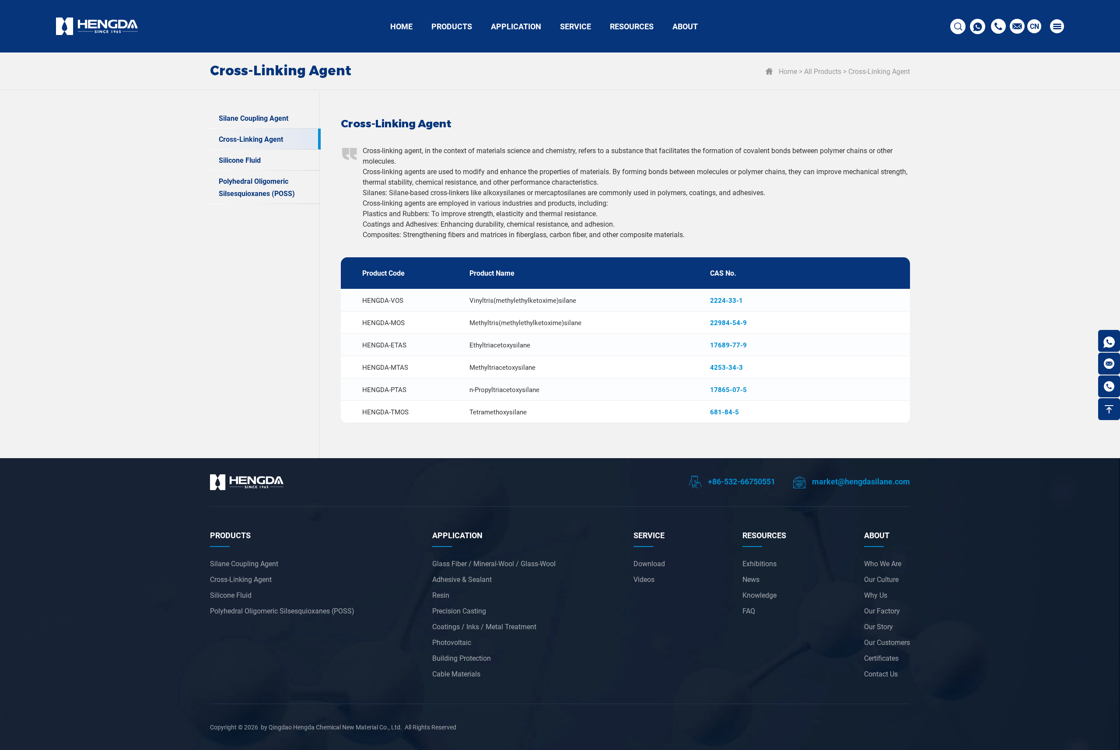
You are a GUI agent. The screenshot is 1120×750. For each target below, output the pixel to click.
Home (788, 71)
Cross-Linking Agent (879, 71)
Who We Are (882, 563)
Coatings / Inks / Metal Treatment (484, 626)
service (649, 535)
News (751, 579)
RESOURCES (632, 26)
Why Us (875, 594)
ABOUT (685, 26)
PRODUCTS (451, 26)
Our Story (878, 626)
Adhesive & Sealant (462, 579)
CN (1034, 26)
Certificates (881, 657)
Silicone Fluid (240, 160)
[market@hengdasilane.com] (1109, 364)
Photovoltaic (451, 642)
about (876, 535)
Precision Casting (459, 610)
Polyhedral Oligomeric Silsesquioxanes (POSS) (257, 187)
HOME (401, 26)
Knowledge (759, 594)
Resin (440, 594)
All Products (822, 71)
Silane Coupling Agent (253, 118)
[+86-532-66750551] (1109, 386)
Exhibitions (759, 563)
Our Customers (887, 642)
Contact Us (881, 673)
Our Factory (882, 610)
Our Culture (881, 579)
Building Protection (461, 657)
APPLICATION (516, 26)
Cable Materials (456, 673)
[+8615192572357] (1109, 341)
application (457, 535)
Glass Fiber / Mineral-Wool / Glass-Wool (494, 563)
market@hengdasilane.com (860, 481)
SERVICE (575, 26)
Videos (644, 579)
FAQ (748, 610)
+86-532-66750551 (740, 481)
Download (649, 563)
